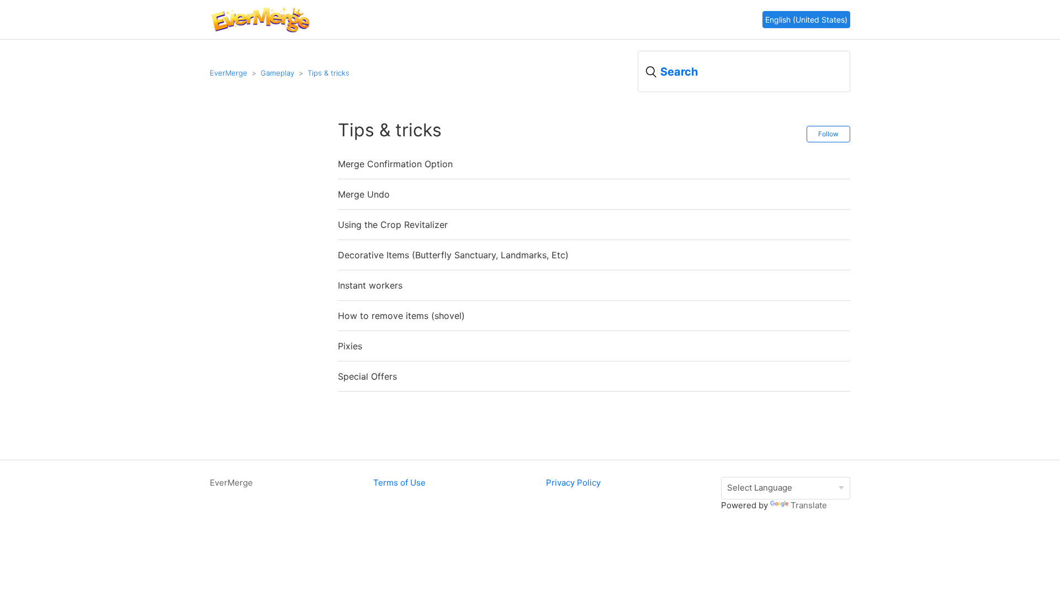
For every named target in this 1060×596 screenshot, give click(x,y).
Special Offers (367, 376)
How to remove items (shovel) (401, 315)
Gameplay (277, 72)
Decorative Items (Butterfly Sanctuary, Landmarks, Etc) (453, 254)
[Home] (260, 31)
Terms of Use (399, 482)
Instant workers (370, 285)
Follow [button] (828, 134)
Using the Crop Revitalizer (393, 224)
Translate (809, 505)
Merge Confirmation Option (395, 163)
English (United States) (806, 19)
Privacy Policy (573, 482)
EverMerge (228, 72)
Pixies (350, 346)
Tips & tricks (328, 72)
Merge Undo (364, 194)
